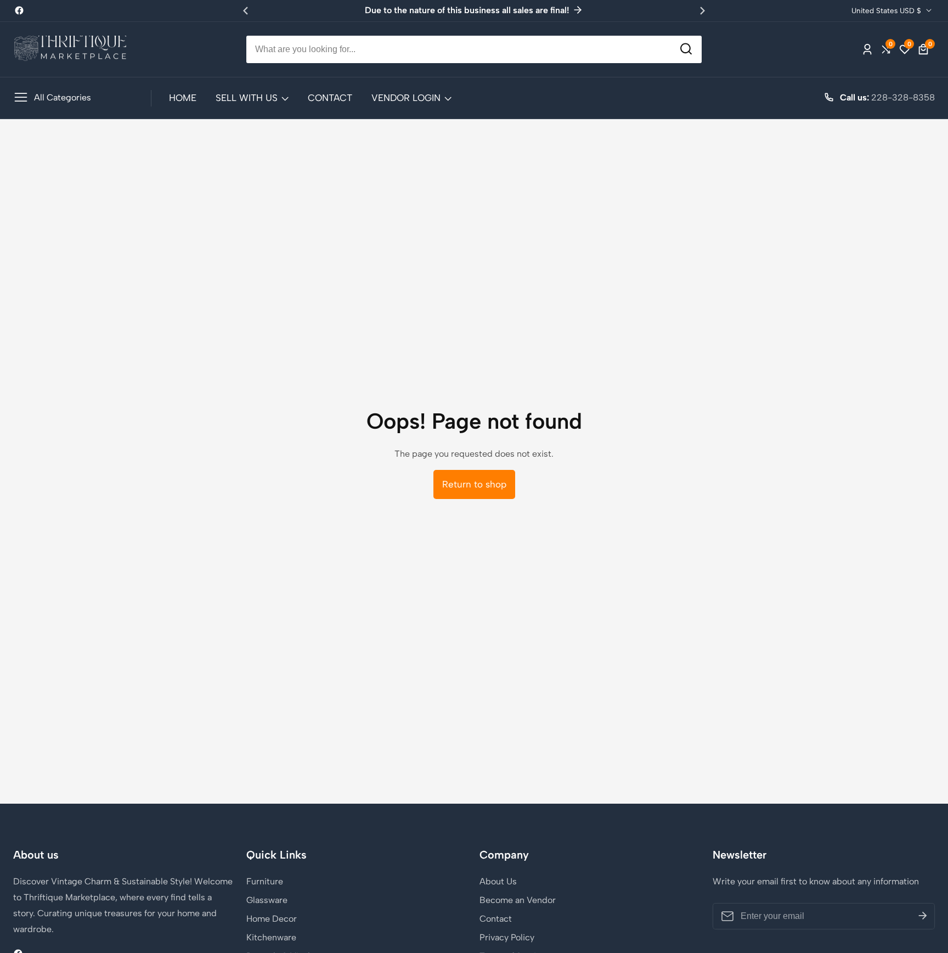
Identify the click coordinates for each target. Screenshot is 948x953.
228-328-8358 (903, 97)
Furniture (264, 881)
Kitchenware (271, 937)
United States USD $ (887, 10)
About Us (498, 881)
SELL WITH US (247, 97)
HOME (182, 97)
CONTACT (330, 97)
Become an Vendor (517, 900)
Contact (495, 918)
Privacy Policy (506, 937)
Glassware (266, 900)
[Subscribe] (922, 916)
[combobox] (474, 49)
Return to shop (474, 484)
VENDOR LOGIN (406, 97)
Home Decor (271, 918)
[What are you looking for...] (686, 49)
